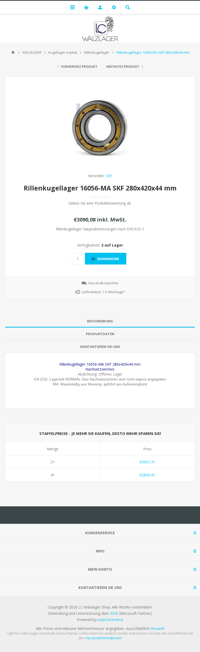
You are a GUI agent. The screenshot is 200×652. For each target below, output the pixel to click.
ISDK (114, 613)
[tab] (100, 321)
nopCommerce (110, 619)
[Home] (13, 52)
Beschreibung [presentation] (100, 321)
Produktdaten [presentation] (100, 333)
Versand (157, 628)
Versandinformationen (103, 638)
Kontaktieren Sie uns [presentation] (100, 346)
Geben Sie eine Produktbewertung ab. (100, 203)
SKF (109, 175)
